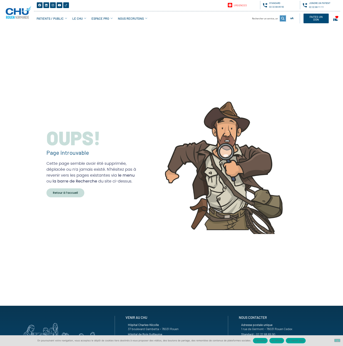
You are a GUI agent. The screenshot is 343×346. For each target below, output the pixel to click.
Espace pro (100, 18)
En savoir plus (296, 340)
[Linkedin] (46, 5)
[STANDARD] (265, 5)
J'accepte (260, 340)
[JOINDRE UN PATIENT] (305, 5)
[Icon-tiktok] (66, 5)
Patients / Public (50, 18)
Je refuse (276, 340)
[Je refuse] (337, 340)
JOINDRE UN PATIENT (319, 3)
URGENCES (240, 5)
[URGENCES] (230, 5)
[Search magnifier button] (283, 18)
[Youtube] (59, 5)
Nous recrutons (131, 18)
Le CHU (77, 18)
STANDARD (274, 3)
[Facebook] (40, 5)
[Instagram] (53, 5)
